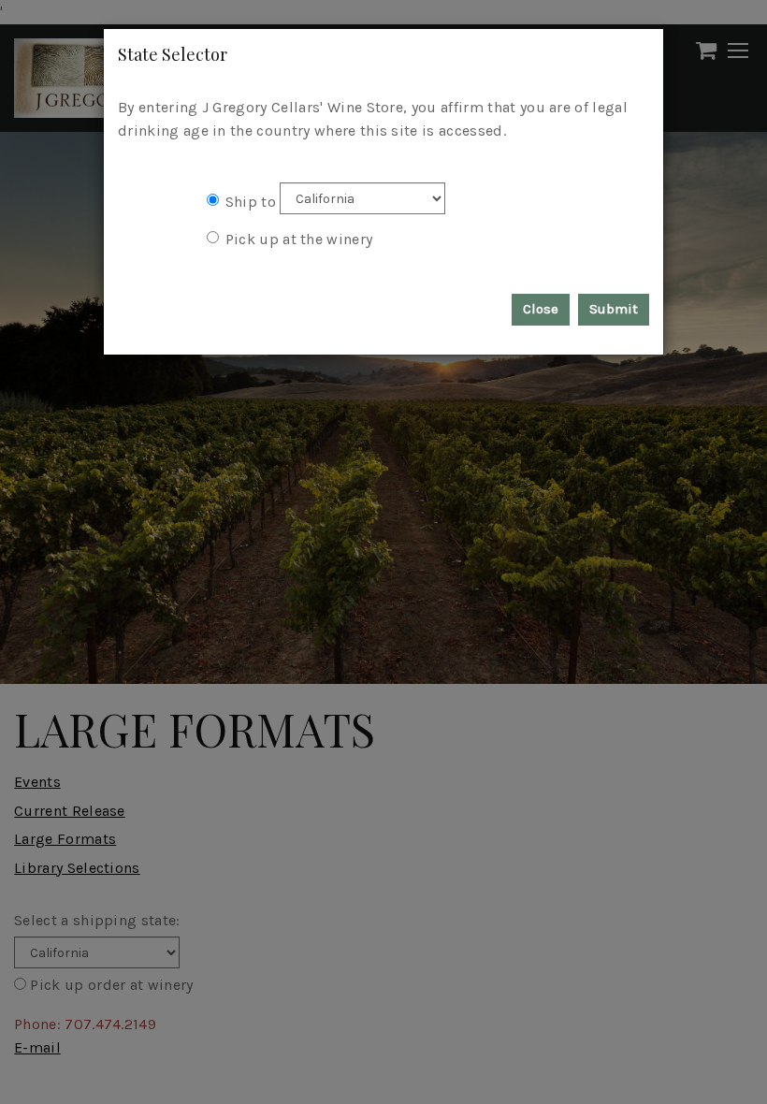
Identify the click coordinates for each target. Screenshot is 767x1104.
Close (540, 308)
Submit (613, 308)
